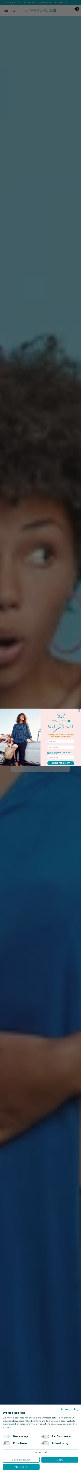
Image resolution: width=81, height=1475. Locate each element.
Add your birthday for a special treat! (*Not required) (59, 753)
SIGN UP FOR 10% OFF (61, 763)
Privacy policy (69, 1409)
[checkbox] (6, 1436)
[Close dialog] (79, 710)
